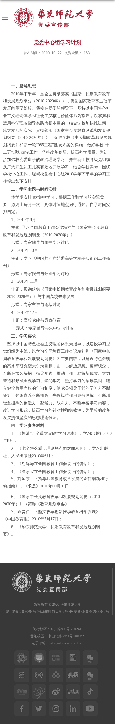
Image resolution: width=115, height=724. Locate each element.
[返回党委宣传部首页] (57, 17)
